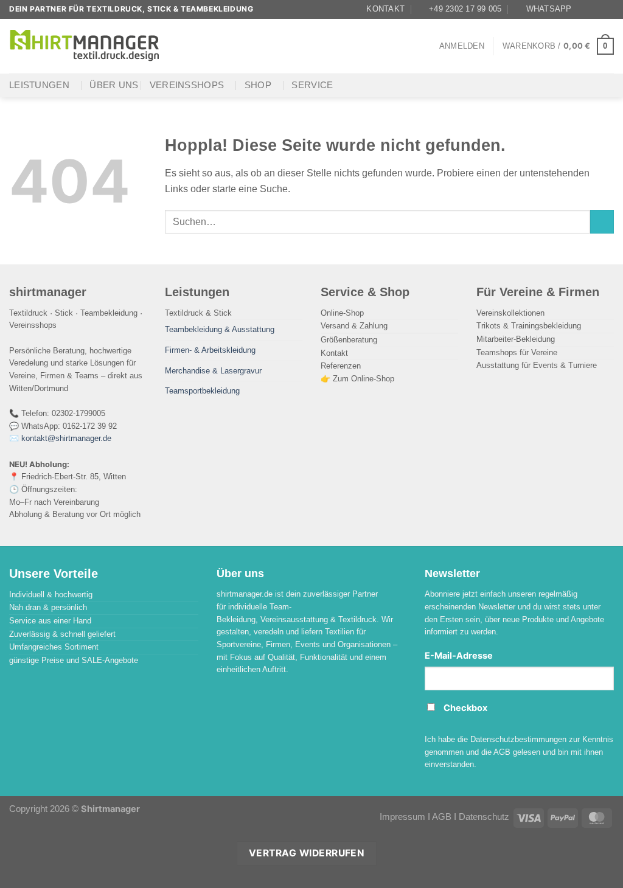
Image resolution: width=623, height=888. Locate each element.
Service (312, 85)
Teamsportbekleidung (202, 390)
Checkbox (465, 707)
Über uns (113, 85)
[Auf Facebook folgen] (584, 9)
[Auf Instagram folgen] (596, 9)
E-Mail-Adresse (459, 655)
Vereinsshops (187, 85)
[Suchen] (184, 46)
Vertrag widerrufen (306, 853)
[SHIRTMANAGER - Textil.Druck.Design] (85, 46)
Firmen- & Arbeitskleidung (210, 350)
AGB (441, 817)
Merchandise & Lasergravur (213, 370)
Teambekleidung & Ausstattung (219, 329)
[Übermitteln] (602, 222)
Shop (258, 85)
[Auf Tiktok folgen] (607, 9)
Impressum (402, 817)
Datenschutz (484, 817)
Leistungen (39, 85)
